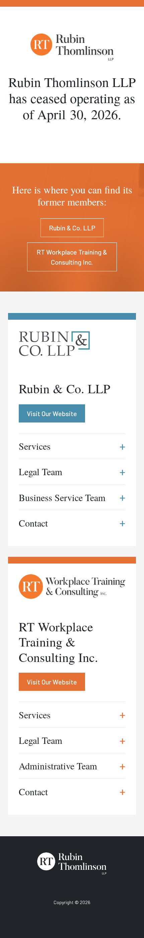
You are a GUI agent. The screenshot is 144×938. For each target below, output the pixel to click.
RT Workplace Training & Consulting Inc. (72, 257)
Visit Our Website (52, 682)
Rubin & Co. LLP (72, 228)
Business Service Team (72, 497)
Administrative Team (72, 766)
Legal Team (72, 740)
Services (72, 714)
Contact (72, 791)
